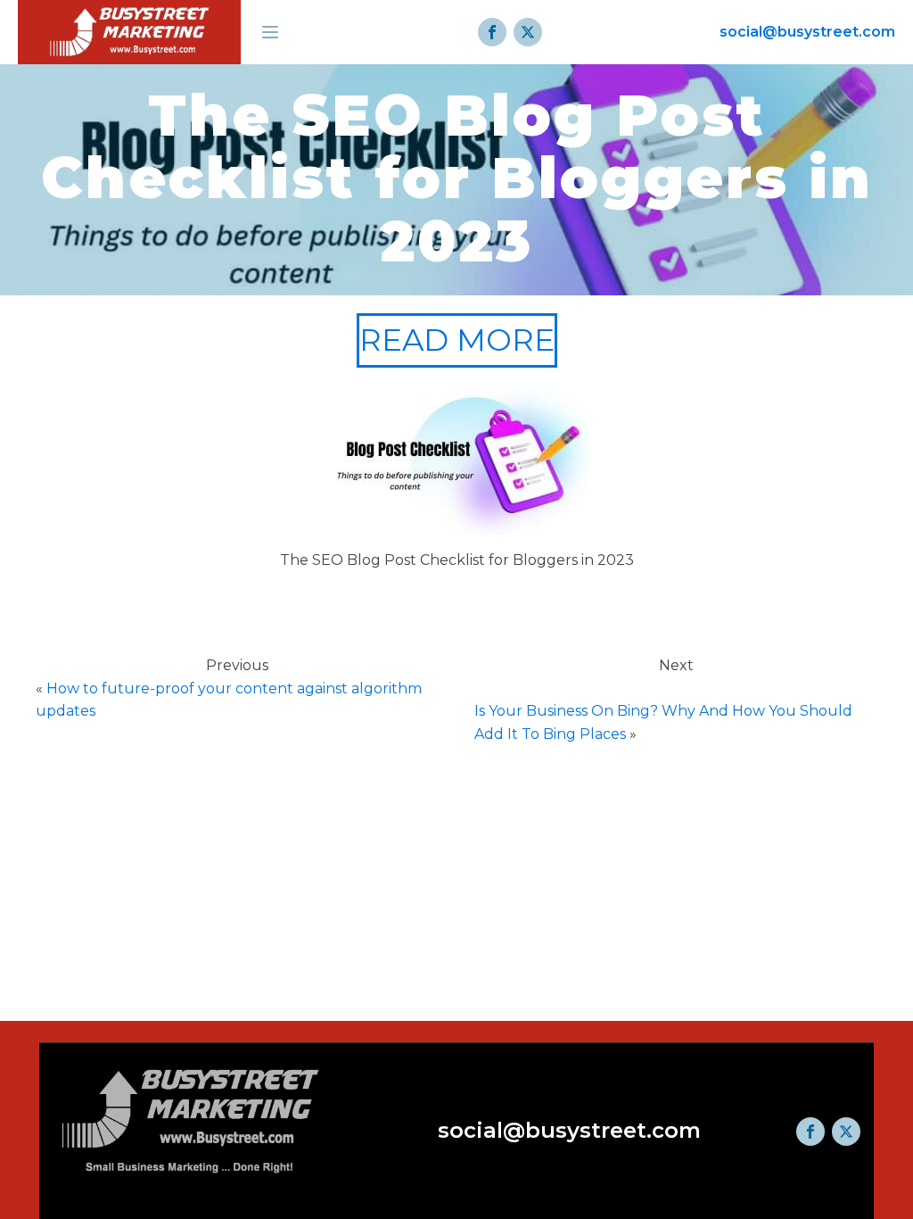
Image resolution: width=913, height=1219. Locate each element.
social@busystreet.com (807, 31)
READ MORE (457, 340)
